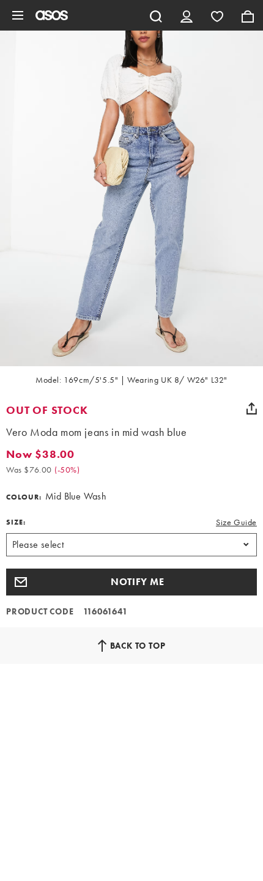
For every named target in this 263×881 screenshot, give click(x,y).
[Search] (156, 15)
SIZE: (16, 522)
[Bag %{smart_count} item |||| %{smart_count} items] (247, 15)
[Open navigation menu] (17, 15)
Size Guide (236, 522)
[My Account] (186, 15)
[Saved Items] (217, 15)
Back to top (138, 645)
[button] (131, 582)
